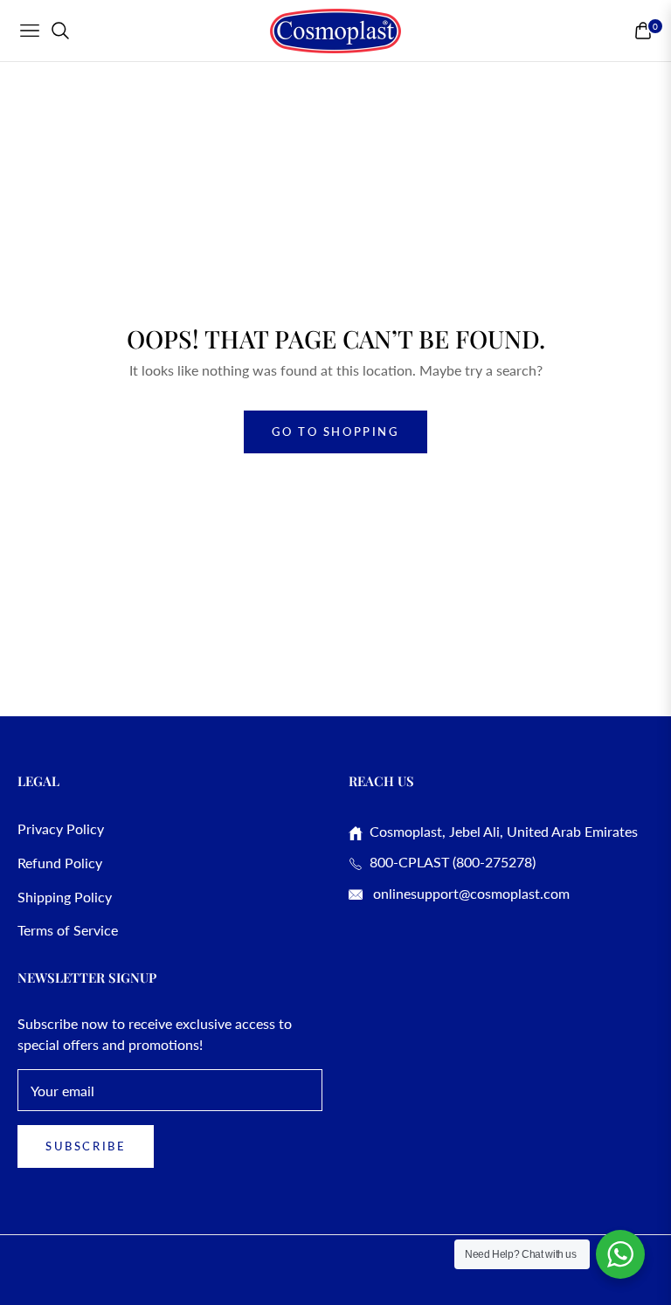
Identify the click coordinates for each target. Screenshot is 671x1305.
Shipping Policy (64, 896)
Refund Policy (59, 862)
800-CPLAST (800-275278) (449, 861)
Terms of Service (67, 930)
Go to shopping (335, 431)
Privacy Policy (60, 828)
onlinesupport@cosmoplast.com (470, 893)
